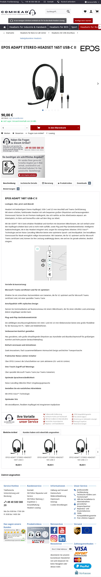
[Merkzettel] (85, 11)
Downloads (83, 183)
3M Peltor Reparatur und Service (37, 494)
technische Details (28, 183)
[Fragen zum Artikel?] (23, 166)
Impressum (54, 499)
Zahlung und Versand (58, 490)
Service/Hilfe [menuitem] (92, 2)
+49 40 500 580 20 (32, 1)
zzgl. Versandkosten (16, 118)
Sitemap (53, 502)
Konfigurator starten (83, 20)
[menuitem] (58, 11)
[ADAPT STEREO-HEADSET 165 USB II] (50, 446)
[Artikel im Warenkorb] (97, 11)
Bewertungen (11, 189)
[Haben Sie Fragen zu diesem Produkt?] (23, 145)
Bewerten (19, 133)
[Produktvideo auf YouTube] (38, 535)
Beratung (48, 183)
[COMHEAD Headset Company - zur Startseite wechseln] (18, 12)
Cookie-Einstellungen (58, 505)
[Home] (4, 27)
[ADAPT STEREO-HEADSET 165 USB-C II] (82, 446)
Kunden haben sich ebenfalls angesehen (41, 432)
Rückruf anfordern (68, 1)
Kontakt (50, 1)
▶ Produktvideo (65, 183)
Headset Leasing (34, 508)
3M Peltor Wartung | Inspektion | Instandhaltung (35, 502)
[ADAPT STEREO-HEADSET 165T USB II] (18, 446)
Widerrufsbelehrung (58, 496)
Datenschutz (55, 493)
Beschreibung (9, 183)
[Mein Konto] (91, 11)
